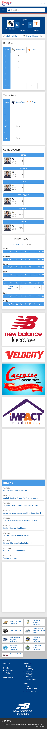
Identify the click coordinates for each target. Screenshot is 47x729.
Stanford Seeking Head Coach (14, 528)
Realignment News (10, 558)
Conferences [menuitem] (8, 677)
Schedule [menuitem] (6, 664)
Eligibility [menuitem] (29, 669)
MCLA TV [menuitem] (29, 674)
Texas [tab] (29, 244)
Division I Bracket (32, 36)
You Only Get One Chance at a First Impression (20, 498)
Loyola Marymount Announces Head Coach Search (22, 513)
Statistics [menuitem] (29, 671)
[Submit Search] (9, 10)
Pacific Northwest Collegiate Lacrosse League (39, 630)
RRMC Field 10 (11, 36)
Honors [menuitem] (29, 677)
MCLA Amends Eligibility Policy (15, 490)
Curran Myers (10, 287)
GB (5, 120)
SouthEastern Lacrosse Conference (37, 639)
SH (35, 251)
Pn (43, 251)
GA (5, 114)
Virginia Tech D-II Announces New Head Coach (20, 505)
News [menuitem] (28, 686)
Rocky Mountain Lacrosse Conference (15, 639)
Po (30, 251)
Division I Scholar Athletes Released (17, 536)
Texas (34, 50)
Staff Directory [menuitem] (31, 689)
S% (5, 138)
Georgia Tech (20, 50)
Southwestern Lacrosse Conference (14, 647)
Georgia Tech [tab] (18, 244)
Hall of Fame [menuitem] (31, 679)
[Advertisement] (23, 453)
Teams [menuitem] (28, 666)
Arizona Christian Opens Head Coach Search (20, 521)
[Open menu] (3, 10)
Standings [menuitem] (9, 671)
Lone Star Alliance (15, 631)
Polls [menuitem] (8, 673)
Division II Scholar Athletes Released (17, 543)
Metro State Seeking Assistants (15, 551)
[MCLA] (7, 3)
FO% (6, 126)
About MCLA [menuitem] (31, 691)
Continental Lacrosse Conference (36, 622)
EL (17, 251)
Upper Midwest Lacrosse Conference (37, 647)
